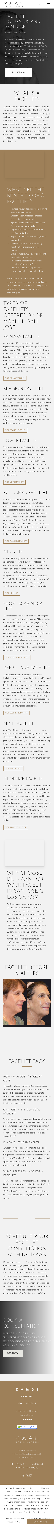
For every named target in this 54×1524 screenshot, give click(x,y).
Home (8, 32)
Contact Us (40, 1521)
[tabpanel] (27, 1090)
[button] (44, 3)
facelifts (37, 1491)
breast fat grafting (17, 1498)
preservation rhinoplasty (24, 1501)
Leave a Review (27, 1415)
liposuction (38, 1495)
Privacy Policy (33, 1519)
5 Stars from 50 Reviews (26, 1411)
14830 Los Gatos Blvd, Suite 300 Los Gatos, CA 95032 (27, 1454)
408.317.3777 (13, 1521)
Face (15, 32)
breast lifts (30, 1498)
